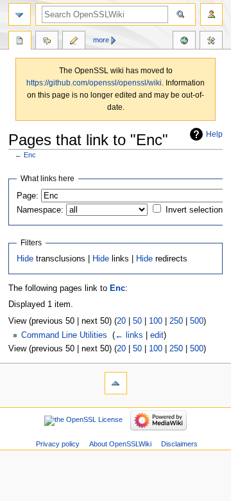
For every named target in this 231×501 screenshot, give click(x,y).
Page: (27, 195)
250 (176, 321)
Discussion (47, 41)
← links (129, 335)
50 (137, 321)
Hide (25, 258)
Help (214, 134)
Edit (74, 41)
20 (121, 321)
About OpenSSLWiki (120, 444)
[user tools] (211, 14)
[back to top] (116, 383)
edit (157, 335)
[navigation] (19, 14)
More (101, 40)
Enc (30, 155)
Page (20, 41)
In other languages (184, 41)
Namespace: (40, 210)
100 (155, 321)
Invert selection (194, 210)
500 (196, 321)
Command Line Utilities (64, 335)
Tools (211, 41)
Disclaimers (179, 444)
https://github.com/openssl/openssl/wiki (94, 82)
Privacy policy (58, 444)
